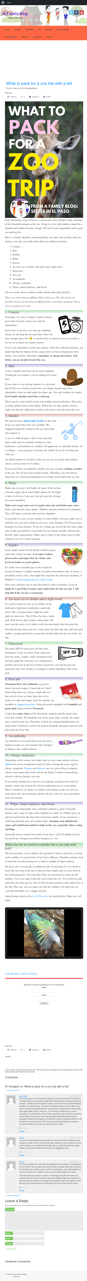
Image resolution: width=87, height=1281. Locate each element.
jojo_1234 (23, 1096)
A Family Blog (15, 13)
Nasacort (41, 768)
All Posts (17, 30)
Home (7, 30)
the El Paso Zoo (40, 896)
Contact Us (37, 37)
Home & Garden (62, 30)
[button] (39, 950)
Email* (44, 995)
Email (8, 1238)
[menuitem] (3, 2)
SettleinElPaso (32, 88)
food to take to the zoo (56, 1070)
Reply (21, 1131)
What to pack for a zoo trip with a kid (39, 83)
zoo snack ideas (30, 1071)
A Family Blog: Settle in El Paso (21, 973)
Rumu (21, 1162)
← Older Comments (12, 1090)
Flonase (28, 768)
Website (9, 1243)
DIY (39, 30)
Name (44, 987)
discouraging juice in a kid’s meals (35, 579)
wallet (21, 1138)
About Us (25, 37)
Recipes (48, 30)
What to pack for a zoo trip (71, 1070)
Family (13, 1070)
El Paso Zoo (44, 1070)
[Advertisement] (43, 61)
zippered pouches (26, 704)
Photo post (32, 1070)
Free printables (11, 37)
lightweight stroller (34, 421)
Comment (10, 1209)
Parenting (30, 30)
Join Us (50, 37)
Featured (18, 1070)
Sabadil (8, 764)
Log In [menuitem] (9, 2)
